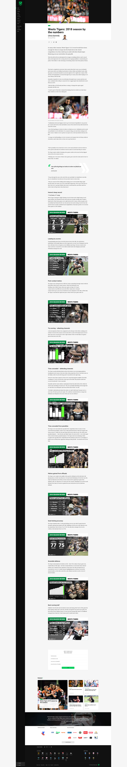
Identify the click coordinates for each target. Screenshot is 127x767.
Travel (18, 11)
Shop (18, 31)
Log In (20, 765)
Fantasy (19, 20)
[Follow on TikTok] (44, 747)
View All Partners (68, 742)
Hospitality (19, 29)
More (18, 23)
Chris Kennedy (54, 35)
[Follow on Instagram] (51, 747)
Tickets (18, 27)
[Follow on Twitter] (49, 747)
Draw (18, 13)
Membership (19, 26)
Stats (18, 18)
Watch (18, 9)
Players (18, 16)
